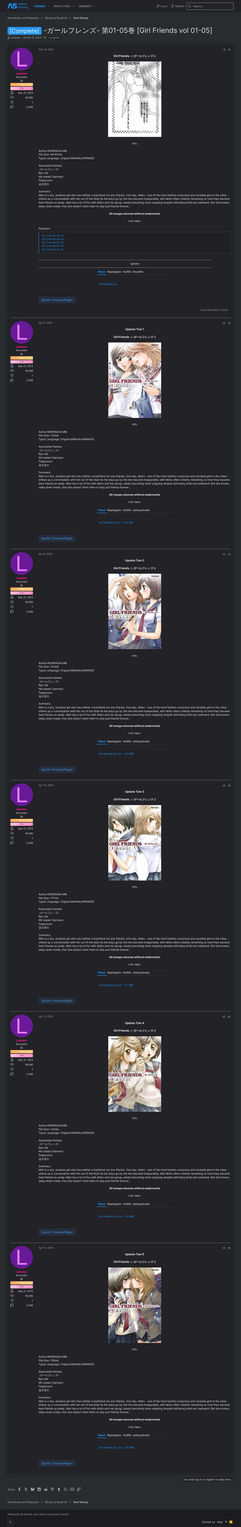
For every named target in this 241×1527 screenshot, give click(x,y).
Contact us (208, 1521)
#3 (229, 554)
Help (220, 1521)
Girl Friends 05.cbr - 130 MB (116, 1447)
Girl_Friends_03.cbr (53, 242)
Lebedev (16, 37)
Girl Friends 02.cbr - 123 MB (116, 753)
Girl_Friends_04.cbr (53, 238)
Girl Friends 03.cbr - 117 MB (116, 985)
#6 (229, 1247)
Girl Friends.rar (108, 284)
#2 (229, 323)
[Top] (226, 1522)
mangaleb (54, 37)
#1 (229, 49)
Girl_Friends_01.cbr (53, 249)
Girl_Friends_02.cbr (53, 235)
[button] (48, 6)
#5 (229, 1016)
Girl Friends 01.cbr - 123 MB (116, 522)
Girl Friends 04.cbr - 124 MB (116, 1216)
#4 (229, 785)
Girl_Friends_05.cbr (53, 245)
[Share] (224, 49)
